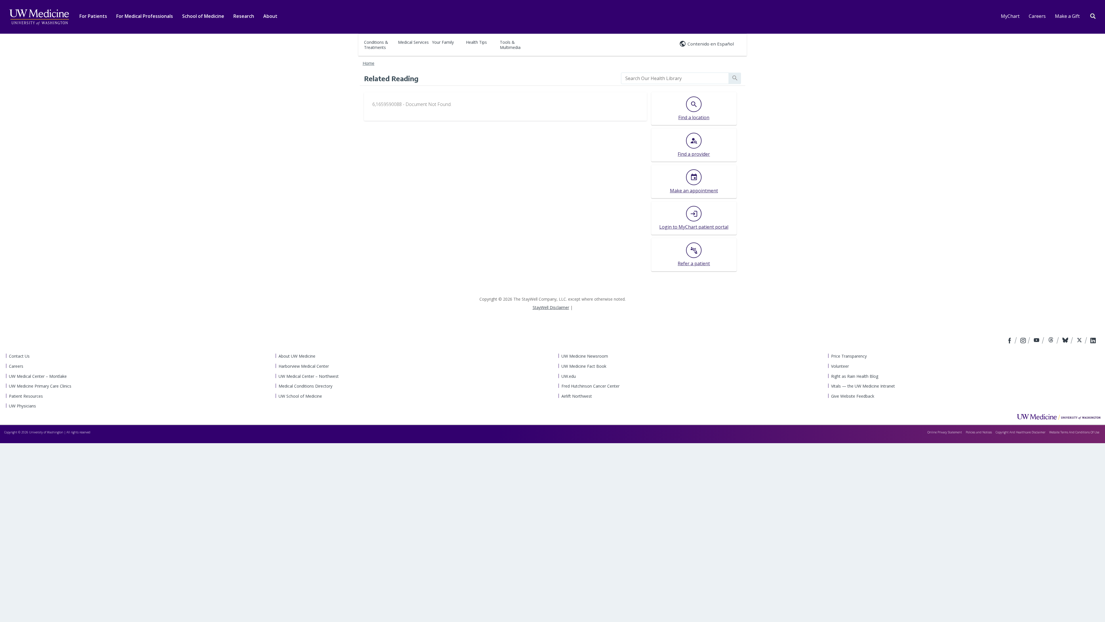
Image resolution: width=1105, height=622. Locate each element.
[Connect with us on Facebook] (1010, 341)
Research (243, 16)
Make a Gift (1067, 16)
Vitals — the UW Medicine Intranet (863, 386)
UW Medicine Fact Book (583, 366)
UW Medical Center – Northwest (309, 376)
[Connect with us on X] (1080, 341)
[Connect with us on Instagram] (1023, 341)
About (270, 16)
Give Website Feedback (852, 396)
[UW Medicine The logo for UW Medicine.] (39, 17)
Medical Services (413, 42)
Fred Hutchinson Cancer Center (590, 386)
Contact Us (19, 356)
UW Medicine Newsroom (584, 356)
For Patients (93, 16)
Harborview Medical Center (304, 366)
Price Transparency (849, 356)
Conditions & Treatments (376, 44)
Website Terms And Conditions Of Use (1074, 432)
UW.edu (568, 376)
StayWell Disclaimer (551, 307)
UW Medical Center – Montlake (38, 376)
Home (368, 63)
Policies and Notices (979, 432)
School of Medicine (203, 16)
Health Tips (476, 42)
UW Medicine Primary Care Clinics (40, 386)
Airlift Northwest (576, 396)
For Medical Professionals (144, 16)
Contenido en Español (710, 44)
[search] (675, 78)
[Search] (1093, 15)
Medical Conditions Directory (305, 386)
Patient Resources (26, 396)
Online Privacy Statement (944, 432)
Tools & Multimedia (510, 44)
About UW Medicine (297, 356)
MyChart (1010, 16)
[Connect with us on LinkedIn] (1093, 341)
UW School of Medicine (300, 396)
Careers (1037, 16)
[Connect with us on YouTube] (1037, 341)
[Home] (1059, 416)
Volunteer (840, 366)
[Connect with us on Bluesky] (1066, 341)
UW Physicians (22, 406)
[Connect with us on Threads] (1051, 341)
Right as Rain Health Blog (854, 376)
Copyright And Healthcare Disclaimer (1020, 432)
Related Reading (391, 78)
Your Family (443, 42)
